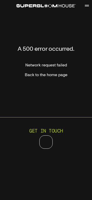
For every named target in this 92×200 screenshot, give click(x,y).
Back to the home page (46, 75)
